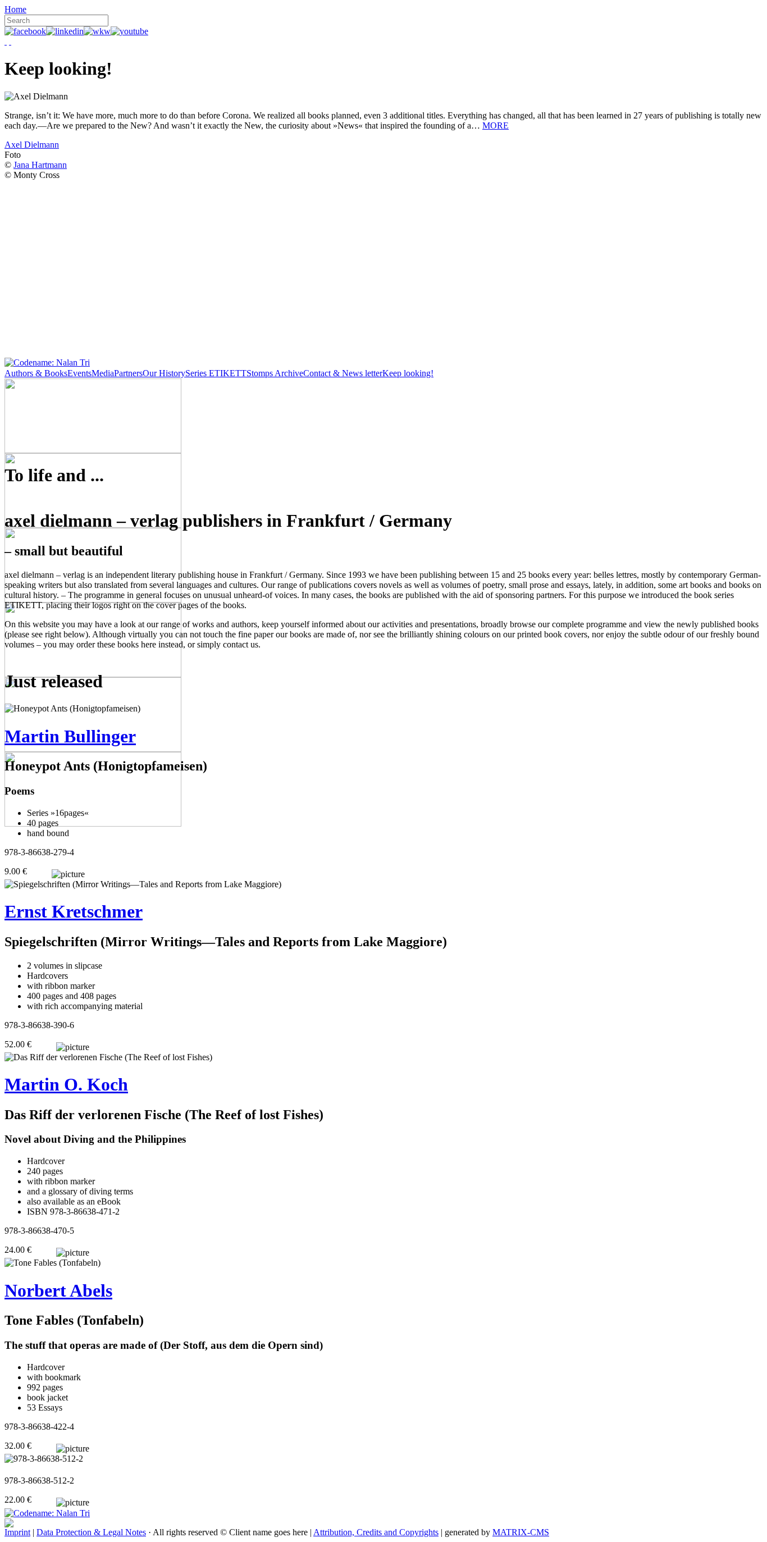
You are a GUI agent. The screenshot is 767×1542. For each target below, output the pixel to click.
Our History (164, 373)
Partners (128, 373)
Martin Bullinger (70, 736)
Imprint (17, 1532)
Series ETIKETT (215, 373)
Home (15, 9)
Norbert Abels (58, 1290)
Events (79, 373)
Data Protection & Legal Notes (91, 1532)
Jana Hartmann (40, 165)
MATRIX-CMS (520, 1532)
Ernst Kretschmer (73, 911)
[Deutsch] (5, 41)
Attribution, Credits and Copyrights (376, 1532)
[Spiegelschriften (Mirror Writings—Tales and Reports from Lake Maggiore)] (142, 884)
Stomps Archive (274, 373)
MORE (495, 125)
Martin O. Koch (66, 1084)
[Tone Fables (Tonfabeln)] (52, 1263)
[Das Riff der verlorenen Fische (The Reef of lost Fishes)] (108, 1057)
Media (103, 373)
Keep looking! (407, 373)
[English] (10, 41)
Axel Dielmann (31, 144)
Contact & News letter (342, 373)
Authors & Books (35, 373)
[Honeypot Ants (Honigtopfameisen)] (72, 709)
